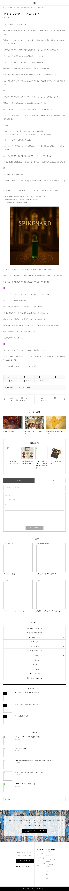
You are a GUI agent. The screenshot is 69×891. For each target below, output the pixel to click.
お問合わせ (48, 879)
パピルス (34, 664)
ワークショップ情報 (34, 673)
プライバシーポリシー (50, 875)
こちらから (32, 366)
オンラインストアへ (25, 861)
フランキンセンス (34, 669)
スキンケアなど (34, 660)
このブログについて (50, 856)
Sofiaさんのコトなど (34, 637)
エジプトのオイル (34, 646)
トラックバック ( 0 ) (50, 480)
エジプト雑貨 (34, 655)
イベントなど (34, 642)
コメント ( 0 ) (19, 480)
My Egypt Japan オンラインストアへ (34, 831)
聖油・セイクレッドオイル (13, 387)
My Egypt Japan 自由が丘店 (34, 632)
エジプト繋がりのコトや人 (34, 651)
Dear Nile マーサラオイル (34, 628)
